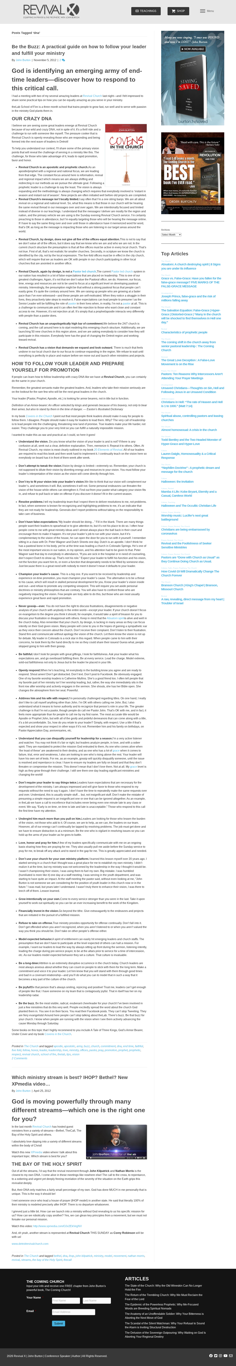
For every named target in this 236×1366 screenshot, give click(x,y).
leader (43, 1050)
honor (34, 1050)
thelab (61, 1054)
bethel (57, 1255)
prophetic (134, 1050)
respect (16, 1054)
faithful (139, 1046)
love (65, 1050)
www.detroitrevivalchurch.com (30, 1243)
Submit (58, 1323)
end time (128, 1046)
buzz (87, 1046)
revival (16, 1259)
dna (119, 1046)
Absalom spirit (115, 618)
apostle (58, 1046)
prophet (123, 1050)
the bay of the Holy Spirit (47, 1259)
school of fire (48, 1054)
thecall (68, 1259)
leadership (54, 1050)
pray (100, 1050)
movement (120, 1255)
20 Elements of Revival (108, 449)
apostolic (69, 1046)
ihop (71, 1255)
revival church (30, 1054)
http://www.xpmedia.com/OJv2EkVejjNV (57, 1226)
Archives (165, 230)
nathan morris (136, 1255)
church (95, 1046)
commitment (108, 1046)
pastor (72, 303)
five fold (16, 1050)
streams (26, 1259)
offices (84, 1050)
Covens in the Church (39, 416)
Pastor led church (84, 271)
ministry (74, 1050)
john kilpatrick (83, 1255)
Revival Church (92, 95)
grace (116, 750)
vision (75, 1054)
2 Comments (19, 1058)
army (79, 1046)
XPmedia (36, 1152)
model (108, 1255)
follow (26, 1050)
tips (69, 1054)
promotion (111, 1050)
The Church (31, 1046)
